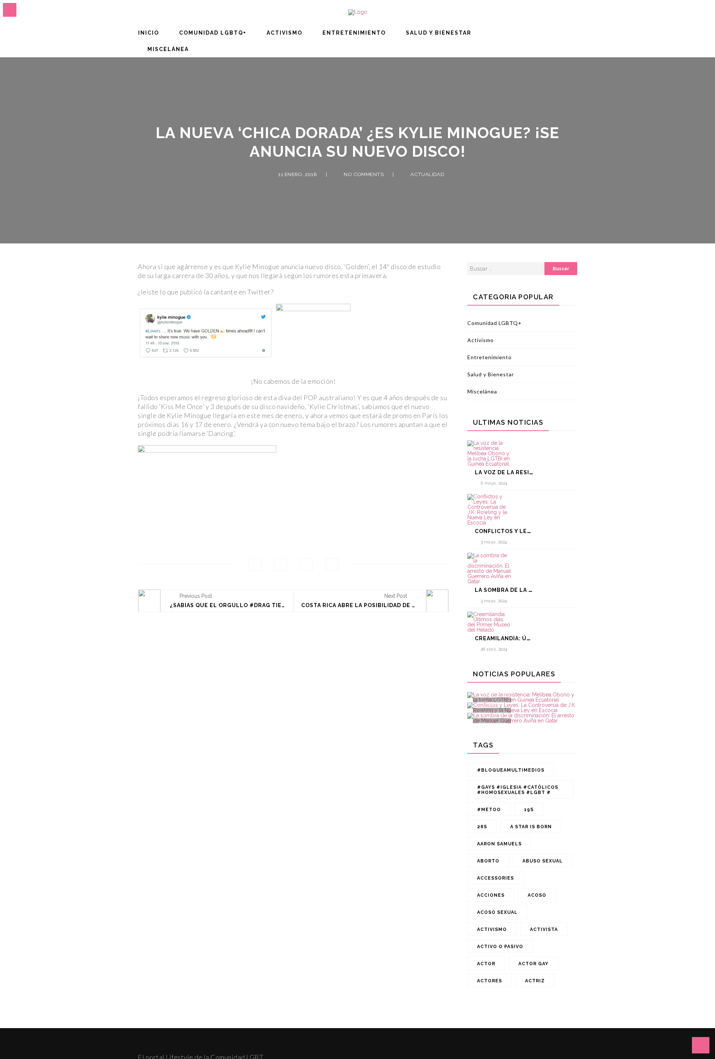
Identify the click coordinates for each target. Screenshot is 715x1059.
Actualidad (427, 175)
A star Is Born (531, 826)
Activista (544, 929)
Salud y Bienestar (438, 33)
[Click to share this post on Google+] (306, 564)
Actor (486, 963)
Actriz (535, 980)
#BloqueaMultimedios (510, 770)
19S (529, 809)
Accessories (495, 878)
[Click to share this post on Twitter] (280, 564)
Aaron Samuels (499, 843)
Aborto (488, 861)
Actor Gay (533, 963)
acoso (537, 895)
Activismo (284, 33)
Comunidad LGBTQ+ (213, 33)
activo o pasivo (500, 946)
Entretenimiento (354, 33)
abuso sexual (542, 861)
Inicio (148, 33)
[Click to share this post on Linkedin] (332, 564)
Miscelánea (168, 49)
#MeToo (489, 809)
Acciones (491, 895)
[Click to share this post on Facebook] (254, 564)
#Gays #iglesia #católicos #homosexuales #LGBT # (517, 790)
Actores (489, 980)
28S (482, 826)
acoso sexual (497, 912)
